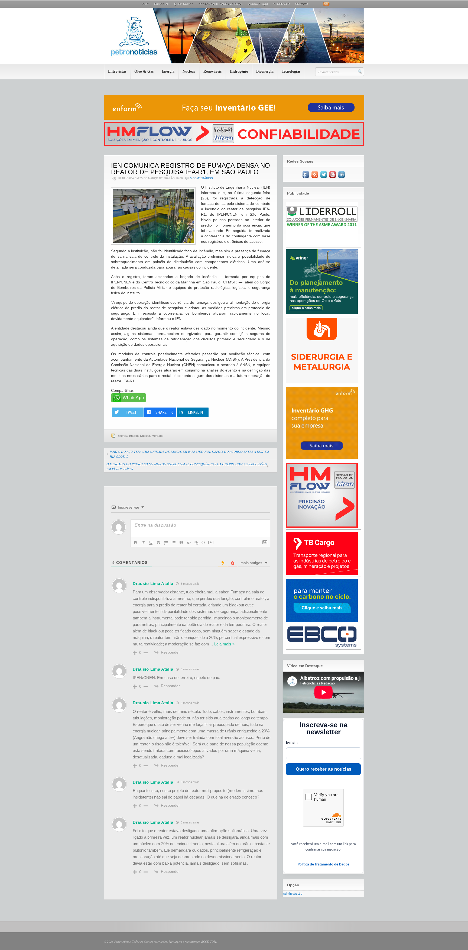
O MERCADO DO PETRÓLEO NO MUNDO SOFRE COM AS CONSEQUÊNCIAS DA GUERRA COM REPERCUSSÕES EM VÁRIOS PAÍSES (186, 466)
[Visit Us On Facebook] (305, 178)
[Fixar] (158, 542)
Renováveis (212, 71)
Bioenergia (265, 71)
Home (145, 3)
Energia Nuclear (139, 435)
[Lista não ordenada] (173, 542)
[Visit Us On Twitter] (323, 178)
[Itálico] (143, 542)
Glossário (281, 3)
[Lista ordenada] (166, 542)
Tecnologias (291, 71)
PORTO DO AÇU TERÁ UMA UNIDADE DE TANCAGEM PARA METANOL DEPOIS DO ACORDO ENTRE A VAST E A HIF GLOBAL (189, 453)
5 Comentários (201, 178)
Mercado (157, 435)
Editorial (161, 3)
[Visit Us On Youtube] (332, 178)
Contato (301, 3)
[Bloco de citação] (181, 542)
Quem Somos (183, 3)
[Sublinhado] (151, 542)
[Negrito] (135, 542)
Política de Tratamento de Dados (323, 864)
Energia (168, 71)
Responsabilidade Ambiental (221, 3)
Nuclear (189, 71)
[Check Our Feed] (314, 178)
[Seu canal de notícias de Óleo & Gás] (234, 62)
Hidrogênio (239, 71)
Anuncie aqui (258, 3)
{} (203, 542)
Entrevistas (117, 71)
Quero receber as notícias (323, 769)
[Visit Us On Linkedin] (341, 178)
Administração (292, 894)
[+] (211, 542)
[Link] (196, 542)
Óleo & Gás (144, 71)
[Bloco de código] (189, 542)
